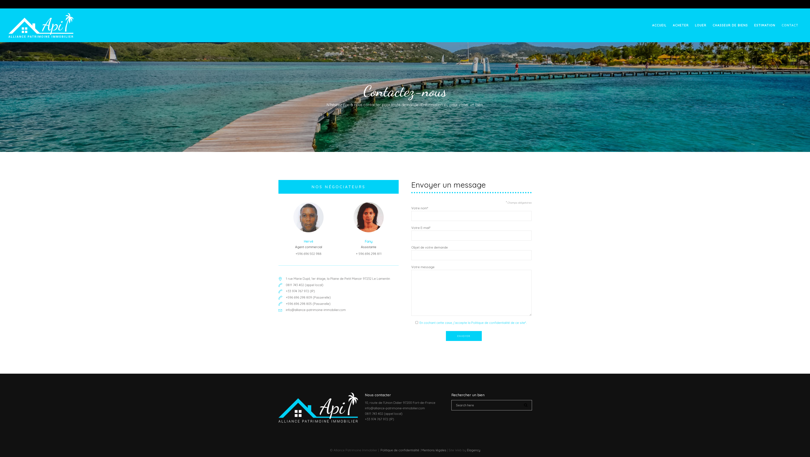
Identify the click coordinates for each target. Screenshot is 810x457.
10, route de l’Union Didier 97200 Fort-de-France (400, 403)
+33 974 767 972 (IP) (379, 419)
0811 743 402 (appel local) (383, 414)
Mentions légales (433, 450)
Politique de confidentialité (400, 450)
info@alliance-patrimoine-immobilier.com (395, 408)
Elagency (473, 450)
